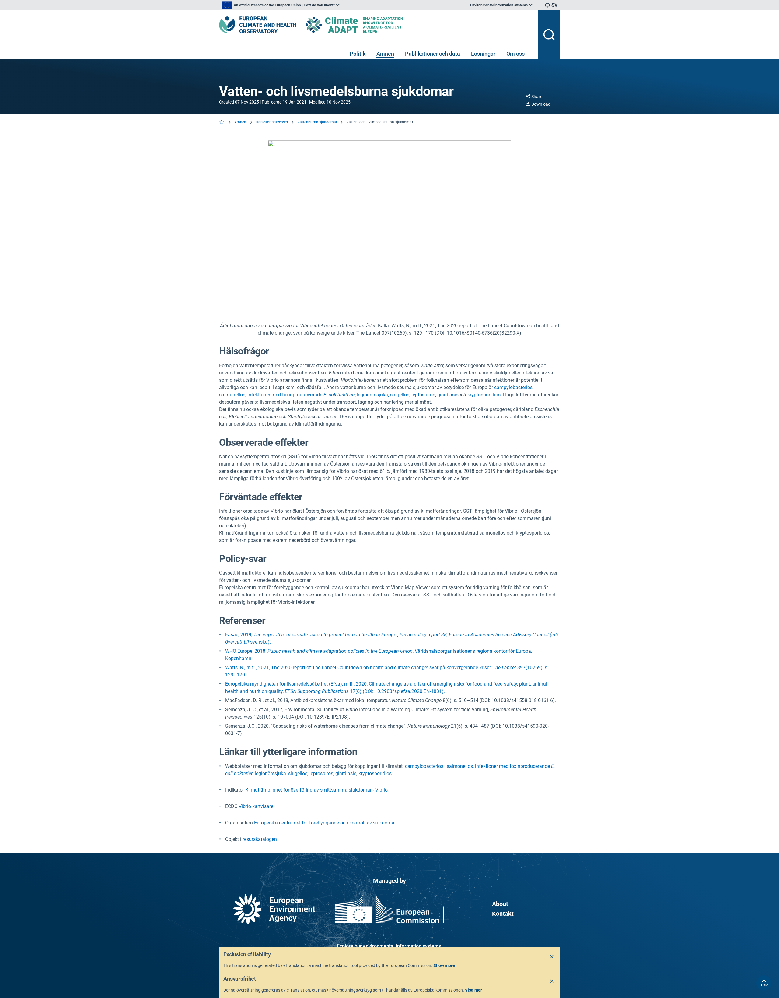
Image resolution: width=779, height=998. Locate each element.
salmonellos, (232, 395)
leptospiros (321, 773)
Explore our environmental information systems (389, 946)
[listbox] (280, 5)
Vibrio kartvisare (256, 806)
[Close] (552, 957)
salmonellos (460, 766)
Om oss (515, 54)
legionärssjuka (270, 773)
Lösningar (483, 54)
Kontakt (503, 913)
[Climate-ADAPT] (366, 25)
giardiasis (447, 395)
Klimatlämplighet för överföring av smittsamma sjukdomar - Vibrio (316, 790)
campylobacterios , (425, 766)
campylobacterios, (513, 387)
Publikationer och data (432, 54)
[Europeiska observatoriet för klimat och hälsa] (257, 24)
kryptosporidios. (484, 395)
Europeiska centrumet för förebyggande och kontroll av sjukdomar (325, 823)
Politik (357, 54)
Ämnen (385, 54)
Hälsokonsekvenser (272, 122)
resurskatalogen (260, 839)
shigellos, (400, 395)
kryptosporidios (375, 773)
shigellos (297, 773)
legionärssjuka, (373, 395)
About (500, 904)
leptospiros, (423, 395)
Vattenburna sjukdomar (317, 122)
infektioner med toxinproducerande (302, 395)
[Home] (222, 122)
